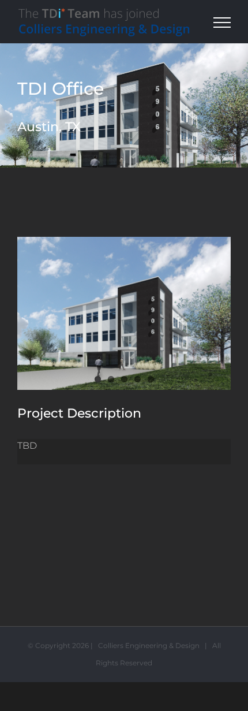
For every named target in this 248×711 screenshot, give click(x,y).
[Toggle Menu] (222, 22)
